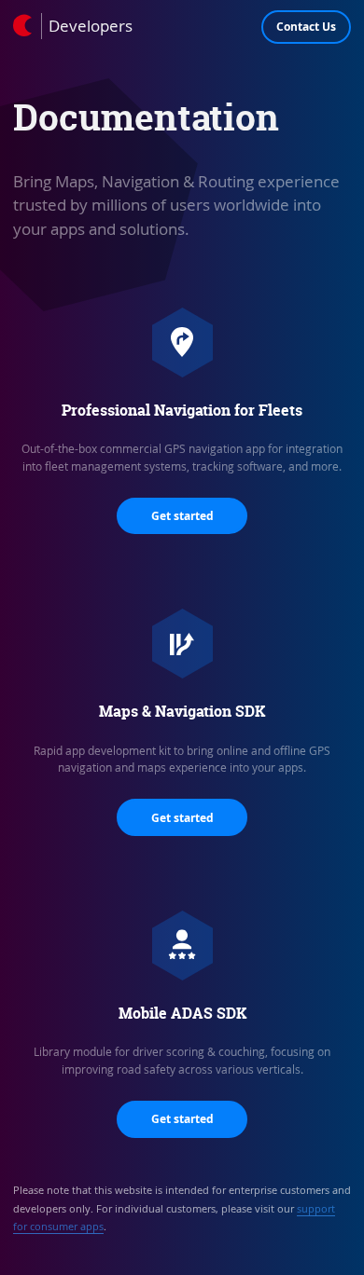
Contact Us (306, 26)
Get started (182, 516)
